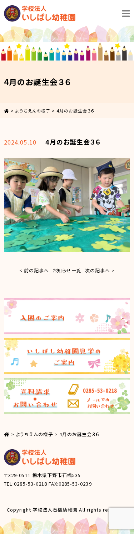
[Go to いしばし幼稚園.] (6, 111)
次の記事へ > (100, 270)
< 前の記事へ (34, 270)
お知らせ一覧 (67, 270)
